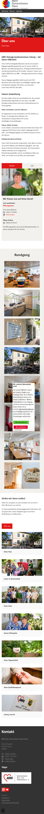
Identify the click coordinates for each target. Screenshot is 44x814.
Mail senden (10, 215)
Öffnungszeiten (8, 206)
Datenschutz (6, 800)
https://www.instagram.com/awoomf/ (3, 789)
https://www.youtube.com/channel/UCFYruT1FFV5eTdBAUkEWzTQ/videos (7, 789)
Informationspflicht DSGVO (10, 803)
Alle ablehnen (21, 427)
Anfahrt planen (10, 761)
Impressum (5, 798)
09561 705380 (10, 754)
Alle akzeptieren (21, 422)
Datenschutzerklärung (26, 409)
